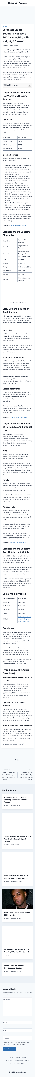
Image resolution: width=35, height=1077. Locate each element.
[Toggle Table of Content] (29, 85)
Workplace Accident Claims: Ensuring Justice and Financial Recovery (16, 799)
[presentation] (17, 823)
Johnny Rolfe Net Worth (18, 225)
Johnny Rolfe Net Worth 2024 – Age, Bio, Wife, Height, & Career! (26, 774)
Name (5, 1022)
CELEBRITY (5, 26)
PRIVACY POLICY (20, 1057)
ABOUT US (12, 1063)
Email (5, 1030)
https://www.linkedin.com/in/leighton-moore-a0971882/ (24, 619)
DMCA (27, 1060)
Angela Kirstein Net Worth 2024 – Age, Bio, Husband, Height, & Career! (17, 839)
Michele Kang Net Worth (18, 542)
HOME (11, 1057)
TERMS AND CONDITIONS (14, 1060)
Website (6, 1038)
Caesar (6, 45)
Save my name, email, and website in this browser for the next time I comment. (16, 1043)
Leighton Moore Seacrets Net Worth (13, 744)
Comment (7, 999)
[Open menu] (31, 3)
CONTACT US (21, 1063)
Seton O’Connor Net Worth (19, 417)
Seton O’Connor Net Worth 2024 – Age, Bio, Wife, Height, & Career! (8, 774)
